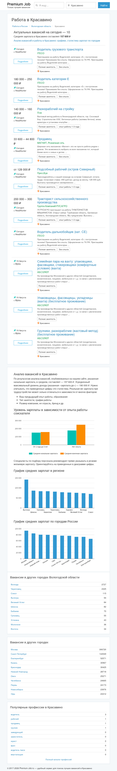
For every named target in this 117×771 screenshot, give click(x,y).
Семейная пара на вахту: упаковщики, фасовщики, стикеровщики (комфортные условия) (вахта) (66, 264)
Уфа (13, 693)
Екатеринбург (17, 658)
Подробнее (23, 61)
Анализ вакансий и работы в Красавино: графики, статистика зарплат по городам (57, 40)
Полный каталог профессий (59, 759)
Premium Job (18, 5)
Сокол (14, 593)
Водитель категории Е (53, 78)
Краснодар (16, 667)
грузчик (14, 727)
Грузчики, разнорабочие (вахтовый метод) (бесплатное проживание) (67, 332)
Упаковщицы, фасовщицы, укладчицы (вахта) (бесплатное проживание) (65, 299)
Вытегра (15, 597)
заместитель (17, 736)
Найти (103, 5)
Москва (14, 649)
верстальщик (17, 754)
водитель (15, 714)
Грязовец (15, 615)
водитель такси (18, 749)
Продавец (44, 138)
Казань (14, 662)
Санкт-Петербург (19, 653)
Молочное (15, 624)
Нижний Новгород (19, 671)
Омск (13, 676)
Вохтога (14, 628)
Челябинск (16, 680)
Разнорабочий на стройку (55, 108)
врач (13, 745)
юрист (14, 741)
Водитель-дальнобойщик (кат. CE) (62, 231)
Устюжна (15, 620)
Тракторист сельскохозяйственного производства (62, 200)
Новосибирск (17, 689)
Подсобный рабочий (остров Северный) (66, 169)
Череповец (16, 588)
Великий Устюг (18, 602)
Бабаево (15, 611)
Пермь (14, 685)
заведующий (17, 732)
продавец (15, 723)
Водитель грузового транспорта (60, 49)
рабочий (15, 718)
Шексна (14, 606)
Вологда (14, 584)
